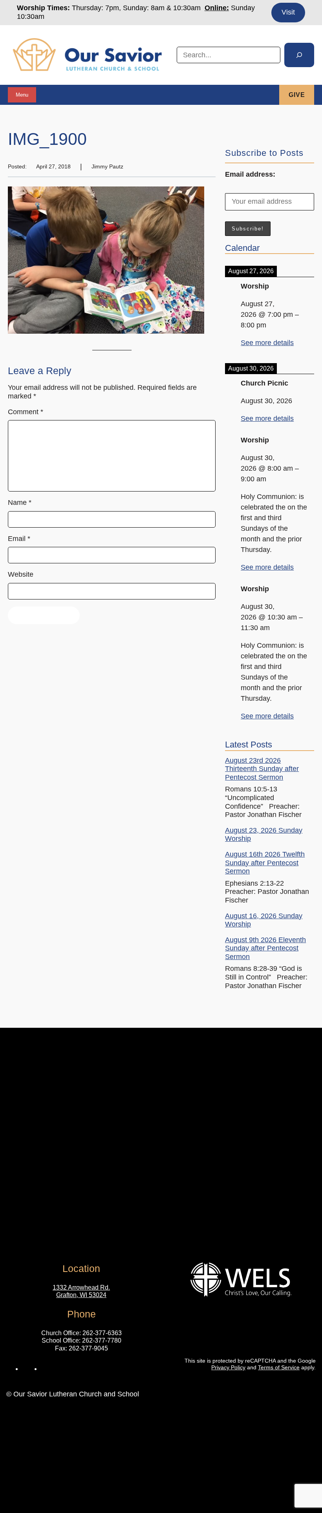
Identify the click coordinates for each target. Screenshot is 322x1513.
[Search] (299, 55)
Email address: (250, 174)
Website (20, 574)
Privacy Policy (228, 1367)
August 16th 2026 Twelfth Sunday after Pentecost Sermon (265, 862)
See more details (267, 343)
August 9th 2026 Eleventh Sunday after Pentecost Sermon (265, 948)
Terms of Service (279, 1367)
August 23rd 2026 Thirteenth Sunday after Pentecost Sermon (262, 768)
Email (19, 539)
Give (297, 94)
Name (19, 502)
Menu (22, 95)
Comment (25, 412)
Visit (288, 12)
